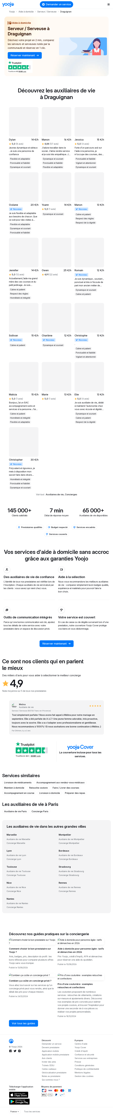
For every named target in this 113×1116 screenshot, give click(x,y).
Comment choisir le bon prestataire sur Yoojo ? (30, 950)
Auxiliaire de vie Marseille (18, 839)
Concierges (71, 494)
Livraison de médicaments (17, 782)
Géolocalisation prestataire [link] (54, 1072)
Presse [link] (78, 1062)
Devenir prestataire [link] (50, 1047)
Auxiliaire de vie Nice (16, 887)
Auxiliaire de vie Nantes (17, 903)
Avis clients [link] (47, 1058)
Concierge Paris (40, 811)
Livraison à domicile (49, 793)
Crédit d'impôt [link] (81, 1051)
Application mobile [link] (50, 1051)
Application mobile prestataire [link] (55, 1054)
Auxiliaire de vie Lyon (16, 855)
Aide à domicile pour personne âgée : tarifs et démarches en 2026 (81, 950)
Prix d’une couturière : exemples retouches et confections (75, 986)
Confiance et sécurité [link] (84, 1054)
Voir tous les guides (23, 1023)
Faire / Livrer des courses (66, 787)
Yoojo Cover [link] (80, 1047)
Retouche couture (38, 787)
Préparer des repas (75, 793)
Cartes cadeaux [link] (49, 1069)
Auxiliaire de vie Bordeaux (71, 855)
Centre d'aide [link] (81, 1044)
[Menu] (108, 4)
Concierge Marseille (16, 843)
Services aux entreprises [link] (86, 1058)
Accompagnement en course (19, 793)
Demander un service (58, 4)
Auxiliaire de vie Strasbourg (71, 871)
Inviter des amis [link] (49, 1062)
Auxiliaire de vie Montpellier (71, 839)
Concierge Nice (14, 891)
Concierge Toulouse (16, 875)
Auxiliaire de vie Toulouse (18, 871)
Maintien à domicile (14, 787)
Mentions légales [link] (82, 1072)
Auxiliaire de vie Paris (15, 811)
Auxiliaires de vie (55, 494)
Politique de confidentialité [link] (87, 1069)
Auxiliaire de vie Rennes (70, 887)
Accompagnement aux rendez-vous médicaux (60, 782)
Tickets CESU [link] (48, 1065)
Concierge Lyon (14, 859)
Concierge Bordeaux (68, 859)
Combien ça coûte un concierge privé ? (30, 980)
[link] (23, 203)
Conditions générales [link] (84, 1065)
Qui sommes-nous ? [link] (51, 1080)
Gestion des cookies (84, 1076)
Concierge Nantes (15, 907)
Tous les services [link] (32, 1111)
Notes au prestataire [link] (51, 1076)
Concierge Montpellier (69, 843)
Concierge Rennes (67, 891)
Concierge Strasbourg (69, 875)
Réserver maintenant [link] (23, 55)
